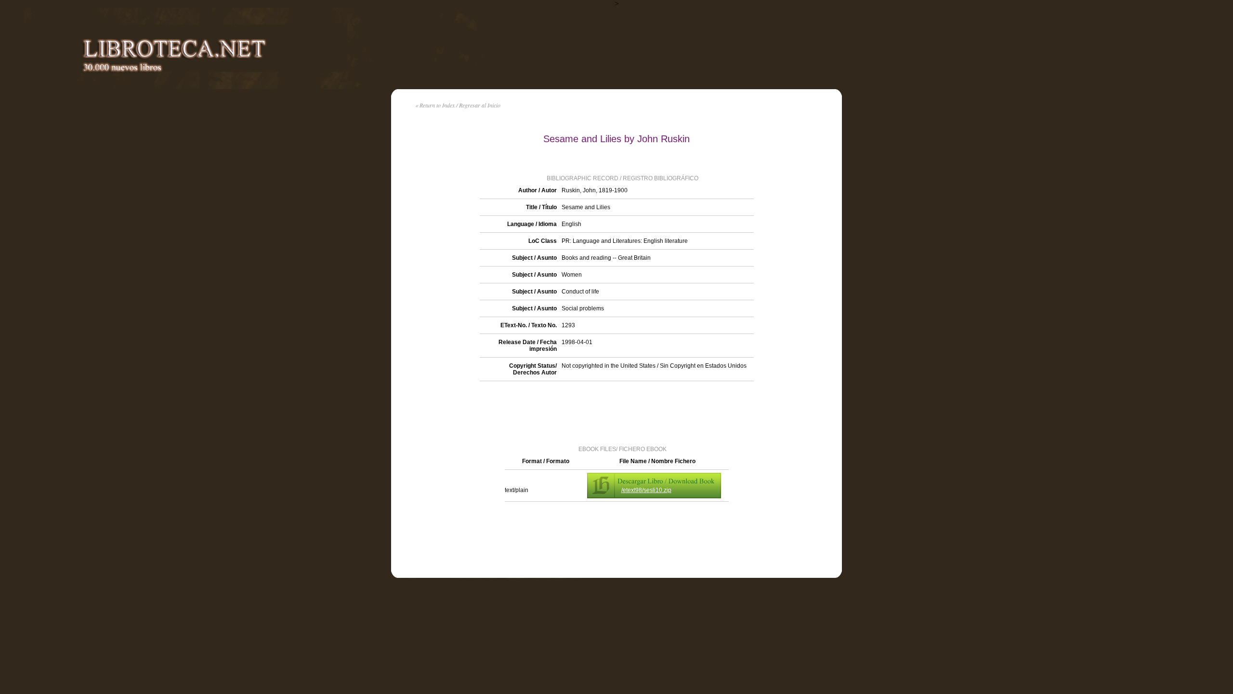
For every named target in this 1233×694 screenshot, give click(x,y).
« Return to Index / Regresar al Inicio (457, 105)
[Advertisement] (616, 412)
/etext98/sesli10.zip (646, 490)
